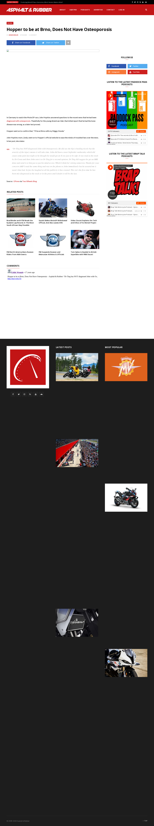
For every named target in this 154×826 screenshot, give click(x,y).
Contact (111, 10)
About (63, 10)
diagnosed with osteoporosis (18, 121)
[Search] (146, 9)
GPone (16, 181)
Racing (10, 23)
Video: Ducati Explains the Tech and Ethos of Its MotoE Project (84, 221)
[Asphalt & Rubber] (29, 10)
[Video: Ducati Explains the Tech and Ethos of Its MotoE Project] (85, 207)
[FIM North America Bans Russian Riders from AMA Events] (21, 239)
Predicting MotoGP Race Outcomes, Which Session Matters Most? (42, 2)
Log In (121, 10)
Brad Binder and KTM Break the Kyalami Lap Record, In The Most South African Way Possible (20, 222)
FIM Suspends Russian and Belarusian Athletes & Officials (51, 253)
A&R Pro (73, 10)
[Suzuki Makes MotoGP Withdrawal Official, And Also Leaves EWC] (53, 207)
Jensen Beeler (13, 35)
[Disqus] (53, 298)
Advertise (98, 10)
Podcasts (85, 10)
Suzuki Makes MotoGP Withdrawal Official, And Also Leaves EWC (53, 221)
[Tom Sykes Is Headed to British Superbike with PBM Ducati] (85, 239)
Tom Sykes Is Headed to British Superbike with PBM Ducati (83, 253)
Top (145, 821)
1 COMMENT (33, 35)
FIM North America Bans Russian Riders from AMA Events (20, 253)
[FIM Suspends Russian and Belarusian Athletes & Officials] (53, 239)
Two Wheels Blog (29, 181)
